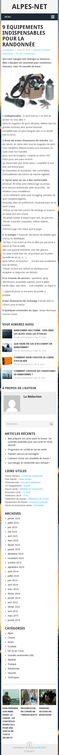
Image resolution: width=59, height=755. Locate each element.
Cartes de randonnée (32, 476)
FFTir (26, 495)
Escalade (12, 646)
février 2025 (14, 545)
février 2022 (14, 607)
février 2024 (14, 593)
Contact (29, 751)
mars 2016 (13, 615)
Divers (11, 642)
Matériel (37, 50)
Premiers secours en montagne (23, 454)
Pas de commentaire (25, 53)
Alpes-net (29, 7)
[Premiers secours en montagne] (47, 697)
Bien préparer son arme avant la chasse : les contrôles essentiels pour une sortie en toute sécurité (30, 441)
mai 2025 (12, 531)
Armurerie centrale (38, 502)
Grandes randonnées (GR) (21, 655)
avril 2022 (13, 602)
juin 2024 (12, 580)
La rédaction (8, 50)
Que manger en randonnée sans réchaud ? (29, 462)
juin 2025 (12, 527)
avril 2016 (13, 611)
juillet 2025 (13, 523)
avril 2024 (13, 584)
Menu (7, 17)
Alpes (10, 633)
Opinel (27, 485)
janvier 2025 (14, 549)
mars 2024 (13, 589)
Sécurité (12, 673)
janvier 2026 (14, 518)
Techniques (13, 677)
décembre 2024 (15, 553)
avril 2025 (13, 536)
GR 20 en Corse (16, 651)
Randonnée (7, 53)
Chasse (11, 637)
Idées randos (25, 479)
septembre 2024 (16, 567)
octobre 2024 (14, 562)
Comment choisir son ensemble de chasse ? (29, 458)
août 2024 (13, 571)
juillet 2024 (13, 576)
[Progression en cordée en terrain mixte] (29, 697)
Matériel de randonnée (31, 489)
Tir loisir (27, 492)
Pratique (46, 50)
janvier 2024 (14, 598)
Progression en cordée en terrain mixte (27, 449)
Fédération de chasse (38, 498)
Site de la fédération (31, 482)
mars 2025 (13, 540)
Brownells (39, 505)
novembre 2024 (16, 558)
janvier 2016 (14, 620)
